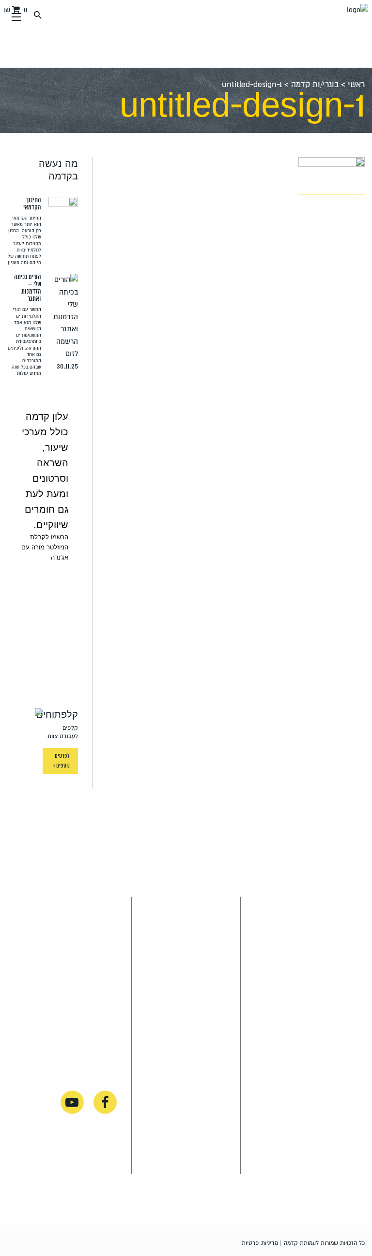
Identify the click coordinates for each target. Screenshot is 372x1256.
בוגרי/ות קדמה (315, 84)
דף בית (105, 867)
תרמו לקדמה (43, 867)
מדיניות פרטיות (260, 1243)
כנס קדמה (100, 891)
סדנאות (104, 1029)
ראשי (356, 84)
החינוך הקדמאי (39, 937)
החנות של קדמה (101, 942)
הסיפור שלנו (97, 984)
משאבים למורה (92, 914)
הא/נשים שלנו (41, 960)
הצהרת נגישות (93, 1064)
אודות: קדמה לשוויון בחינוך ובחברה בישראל (38, 995)
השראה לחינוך (41, 914)
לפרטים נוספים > (61, 761)
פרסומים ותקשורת (49, 1035)
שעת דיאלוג (45, 891)
